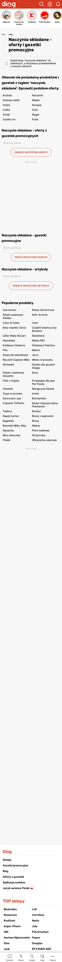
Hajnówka (9, 340)
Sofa (35, 109)
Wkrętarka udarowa (44, 440)
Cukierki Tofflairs (13, 403)
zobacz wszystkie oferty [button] (31, 152)
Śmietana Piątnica (43, 345)
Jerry (35, 355)
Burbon (36, 411)
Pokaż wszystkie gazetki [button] (31, 257)
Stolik (6, 114)
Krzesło (7, 95)
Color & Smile (11, 322)
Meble (36, 100)
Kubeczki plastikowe (15, 355)
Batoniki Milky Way (14, 425)
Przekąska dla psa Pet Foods (43, 382)
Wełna (36, 425)
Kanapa (37, 105)
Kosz (35, 372)
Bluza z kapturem (43, 416)
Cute (35, 322)
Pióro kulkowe (40, 430)
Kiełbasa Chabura (14, 345)
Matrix (36, 350)
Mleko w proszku (42, 359)
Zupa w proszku (12, 393)
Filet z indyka (11, 380)
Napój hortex (11, 416)
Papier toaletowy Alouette (13, 374)
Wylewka (8, 364)
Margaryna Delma (43, 388)
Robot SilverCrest (43, 310)
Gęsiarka (8, 430)
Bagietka (8, 420)
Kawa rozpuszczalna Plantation (45, 405)
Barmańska (39, 398)
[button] (41, 4)
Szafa (6, 105)
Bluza (35, 420)
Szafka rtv (9, 119)
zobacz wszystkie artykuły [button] (31, 285)
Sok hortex (9, 310)
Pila (5, 350)
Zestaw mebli (11, 100)
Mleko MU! (38, 340)
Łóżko (6, 109)
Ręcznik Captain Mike (16, 359)
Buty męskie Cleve (14, 327)
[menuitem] (9, 957)
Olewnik (8, 388)
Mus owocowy (11, 435)
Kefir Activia (40, 314)
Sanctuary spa (12, 398)
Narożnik (37, 95)
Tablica (7, 411)
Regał (35, 114)
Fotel (35, 119)
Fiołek (6, 440)
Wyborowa (38, 435)
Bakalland (38, 335)
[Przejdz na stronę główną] (9, 4)
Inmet (35, 393)
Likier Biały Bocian (14, 335)
